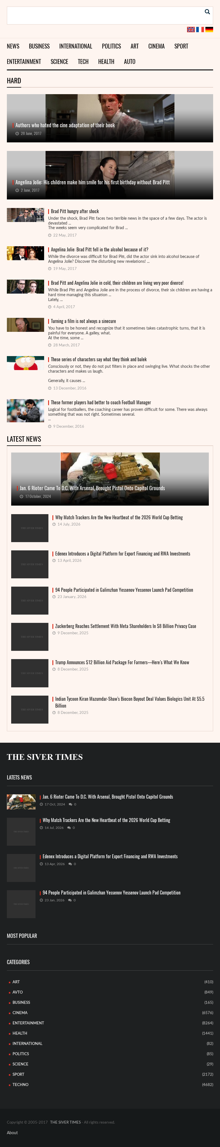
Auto (129, 61)
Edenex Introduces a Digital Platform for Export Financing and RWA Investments (122, 554)
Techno (20, 1085)
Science (59, 61)
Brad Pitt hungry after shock (75, 211)
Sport (181, 46)
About (12, 1133)
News (13, 46)
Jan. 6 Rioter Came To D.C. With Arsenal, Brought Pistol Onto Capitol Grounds (108, 796)
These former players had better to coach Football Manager (101, 402)
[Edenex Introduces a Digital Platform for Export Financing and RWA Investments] (21, 868)
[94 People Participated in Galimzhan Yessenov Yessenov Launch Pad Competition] (21, 904)
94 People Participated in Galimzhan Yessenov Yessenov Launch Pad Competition (124, 590)
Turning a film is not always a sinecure (83, 321)
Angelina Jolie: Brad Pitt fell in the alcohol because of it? (99, 250)
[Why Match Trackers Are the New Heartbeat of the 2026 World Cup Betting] (21, 832)
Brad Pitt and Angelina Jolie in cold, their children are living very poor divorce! (117, 283)
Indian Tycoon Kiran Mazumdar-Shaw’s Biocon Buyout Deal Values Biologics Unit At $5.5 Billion (130, 702)
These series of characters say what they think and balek (99, 359)
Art (135, 46)
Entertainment (24, 61)
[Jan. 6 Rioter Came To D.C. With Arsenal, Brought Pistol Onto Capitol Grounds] (21, 801)
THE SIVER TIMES (65, 1122)
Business (39, 46)
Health (106, 61)
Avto (18, 992)
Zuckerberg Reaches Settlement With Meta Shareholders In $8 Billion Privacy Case (125, 626)
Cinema (156, 46)
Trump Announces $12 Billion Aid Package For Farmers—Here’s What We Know (122, 662)
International (75, 46)
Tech (83, 61)
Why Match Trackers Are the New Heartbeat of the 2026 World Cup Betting (119, 517)
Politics (111, 46)
